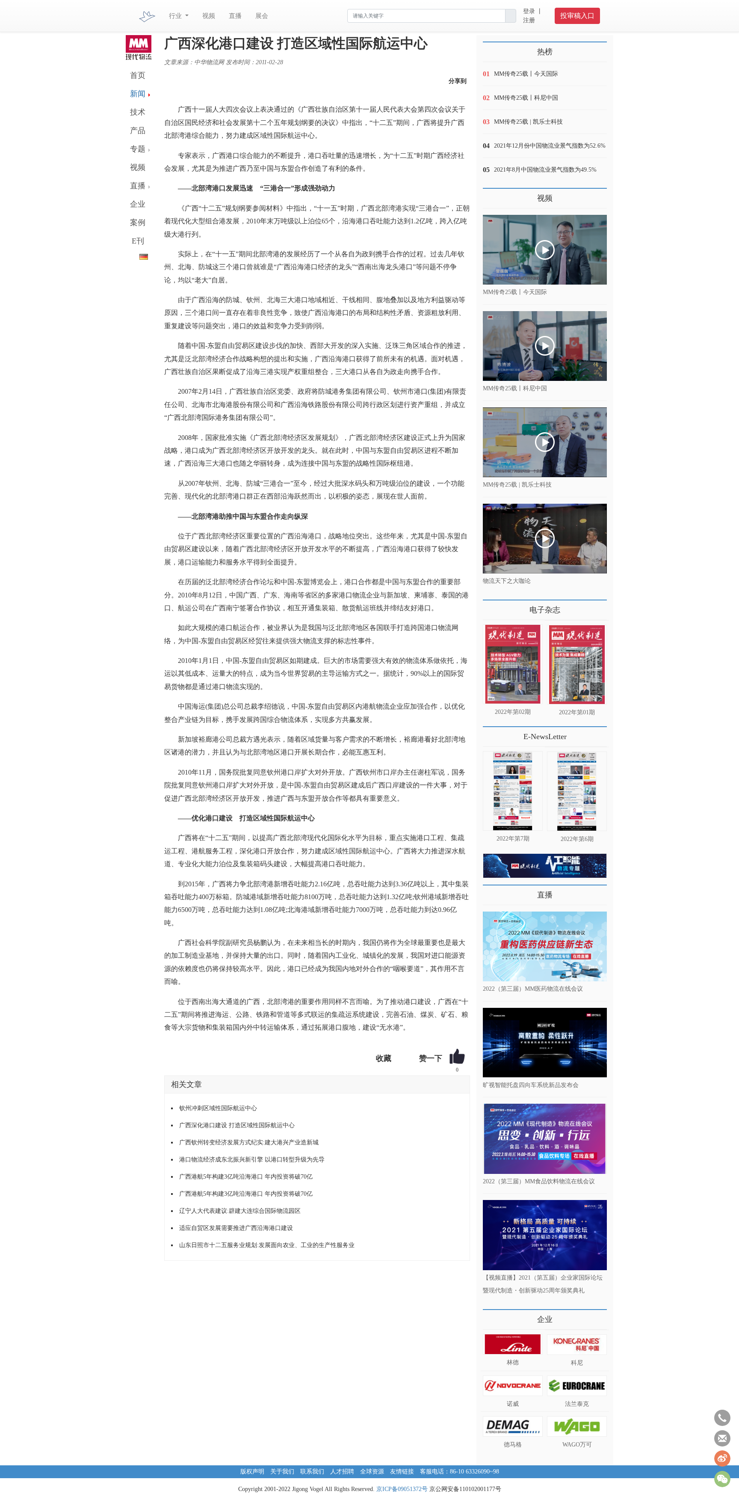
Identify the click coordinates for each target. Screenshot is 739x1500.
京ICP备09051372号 (402, 1489)
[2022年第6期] (577, 791)
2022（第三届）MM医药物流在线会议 (533, 989)
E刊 (138, 241)
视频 (208, 15)
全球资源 (372, 1471)
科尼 (577, 1363)
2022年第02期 (513, 712)
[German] (137, 255)
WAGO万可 (577, 1444)
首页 (137, 75)
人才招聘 (342, 1471)
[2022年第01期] (577, 664)
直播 (235, 15)
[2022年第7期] (513, 791)
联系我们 (312, 1471)
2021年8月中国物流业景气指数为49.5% (545, 169)
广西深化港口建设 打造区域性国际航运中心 (237, 1125)
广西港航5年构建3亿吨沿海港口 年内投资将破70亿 (246, 1176)
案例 (137, 222)
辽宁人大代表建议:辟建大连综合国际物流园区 (240, 1211)
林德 (513, 1362)
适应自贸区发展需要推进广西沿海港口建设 (236, 1228)
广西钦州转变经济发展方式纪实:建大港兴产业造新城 (249, 1142)
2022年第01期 (577, 712)
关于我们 (282, 1471)
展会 (261, 15)
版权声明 (252, 1471)
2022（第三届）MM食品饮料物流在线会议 (539, 1181)
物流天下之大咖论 (507, 581)
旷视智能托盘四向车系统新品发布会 (531, 1085)
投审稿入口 (577, 15)
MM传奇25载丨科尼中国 (526, 98)
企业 (137, 204)
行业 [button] (176, 15)
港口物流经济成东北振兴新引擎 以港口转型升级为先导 (252, 1159)
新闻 (137, 93)
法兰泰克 (577, 1404)
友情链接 (402, 1471)
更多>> (491, 606)
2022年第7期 (513, 838)
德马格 (513, 1444)
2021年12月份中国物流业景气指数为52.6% (550, 146)
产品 (137, 130)
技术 (137, 112)
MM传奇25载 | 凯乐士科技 (528, 122)
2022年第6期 (577, 839)
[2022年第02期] (513, 664)
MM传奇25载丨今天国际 (526, 74)
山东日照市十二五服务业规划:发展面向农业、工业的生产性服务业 (267, 1245)
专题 (137, 149)
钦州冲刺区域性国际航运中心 (218, 1108)
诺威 (513, 1404)
